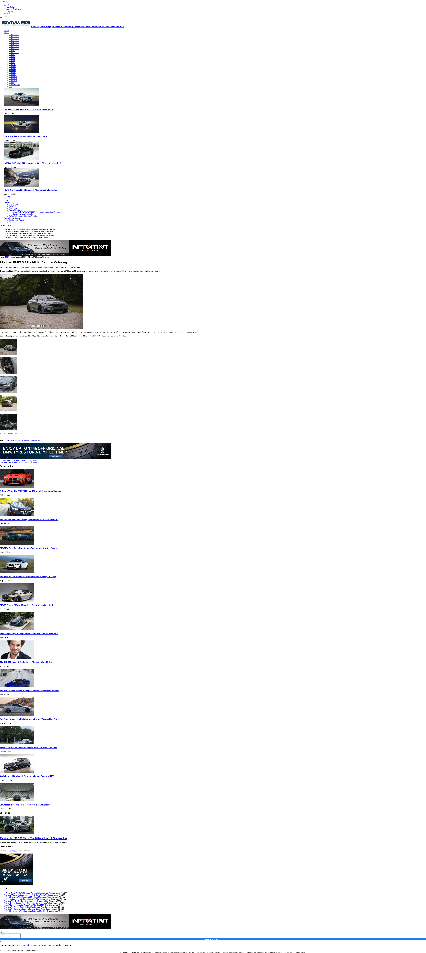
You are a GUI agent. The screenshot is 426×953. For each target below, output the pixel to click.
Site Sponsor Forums (17, 220)
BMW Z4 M (13, 81)
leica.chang (4, 267)
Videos (7, 196)
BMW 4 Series (14, 41)
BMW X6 (12, 61)
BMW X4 (12, 57)
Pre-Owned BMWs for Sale (23, 214)
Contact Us (8, 11)
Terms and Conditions (12, 9)
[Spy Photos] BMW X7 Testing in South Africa (18, 462)
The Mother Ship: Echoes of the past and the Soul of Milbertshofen (29, 691)
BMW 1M (12, 65)
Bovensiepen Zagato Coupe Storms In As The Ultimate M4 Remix (29, 634)
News (6, 33)
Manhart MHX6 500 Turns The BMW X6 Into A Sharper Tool (33, 838)
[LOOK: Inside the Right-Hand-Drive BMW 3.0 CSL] (21, 132)
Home (6, 31)
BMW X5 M (13, 77)
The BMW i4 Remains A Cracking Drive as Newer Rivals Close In (28, 909)
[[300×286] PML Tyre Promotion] (16, 885)
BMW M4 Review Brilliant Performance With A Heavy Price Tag (28, 577)
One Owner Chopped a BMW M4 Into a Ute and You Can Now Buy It (29, 719)
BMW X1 (12, 55)
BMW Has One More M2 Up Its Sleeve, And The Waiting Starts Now (29, 235)
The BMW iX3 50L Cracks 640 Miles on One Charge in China (26, 237)
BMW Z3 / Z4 (14, 53)
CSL (10, 87)
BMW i (11, 83)
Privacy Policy (9, 7)
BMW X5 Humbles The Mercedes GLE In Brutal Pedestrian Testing (28, 233)
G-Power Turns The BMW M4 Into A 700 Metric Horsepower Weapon (29, 229)
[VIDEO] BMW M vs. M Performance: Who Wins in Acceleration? (32, 163)
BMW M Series (36, 267)
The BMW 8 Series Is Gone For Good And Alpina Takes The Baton (28, 231)
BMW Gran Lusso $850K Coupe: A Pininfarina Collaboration (30, 190)
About (6, 5)
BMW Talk (12, 206)
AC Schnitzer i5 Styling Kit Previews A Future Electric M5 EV (27, 776)
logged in (13, 851)
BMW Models (10, 257)
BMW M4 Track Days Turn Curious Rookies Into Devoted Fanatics (29, 548)
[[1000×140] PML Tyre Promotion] (55, 458)
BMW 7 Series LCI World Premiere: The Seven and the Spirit (26, 605)
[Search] (1, 1)
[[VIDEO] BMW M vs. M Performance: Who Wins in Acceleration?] (21, 159)
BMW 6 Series (14, 45)
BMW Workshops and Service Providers (23, 216)
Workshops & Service (12, 218)
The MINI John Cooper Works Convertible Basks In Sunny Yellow (28, 903)
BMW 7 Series (14, 47)
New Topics (13, 204)
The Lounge (13, 208)
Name (2, 932)
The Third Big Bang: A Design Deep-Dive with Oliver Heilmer (27, 662)
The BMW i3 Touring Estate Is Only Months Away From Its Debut (28, 907)
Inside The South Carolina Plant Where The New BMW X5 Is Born (28, 905)
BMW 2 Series (14, 37)
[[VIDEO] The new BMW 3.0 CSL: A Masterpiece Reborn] (21, 105)
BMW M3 (12, 69)
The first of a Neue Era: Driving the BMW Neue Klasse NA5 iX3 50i (29, 520)
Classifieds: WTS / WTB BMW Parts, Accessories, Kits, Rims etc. (37, 212)
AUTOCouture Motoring (13, 433)
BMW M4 (12, 71)
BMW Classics (14, 85)
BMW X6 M (13, 79)
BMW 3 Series (14, 39)
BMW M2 (12, 67)
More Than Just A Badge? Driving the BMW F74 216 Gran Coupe (28, 748)
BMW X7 (12, 63)
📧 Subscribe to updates (213, 939)
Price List (7, 200)
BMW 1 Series (14, 35)
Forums (7, 202)
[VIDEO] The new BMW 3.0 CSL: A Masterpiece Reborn (28, 109)
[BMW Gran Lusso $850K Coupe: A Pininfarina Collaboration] (21, 186)
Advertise (7, 13)
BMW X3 (12, 51)
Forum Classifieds (15, 210)
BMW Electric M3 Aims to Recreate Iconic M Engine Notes (26, 805)
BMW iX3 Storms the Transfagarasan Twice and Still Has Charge (28, 911)
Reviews (7, 198)
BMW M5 (12, 73)
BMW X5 (12, 59)
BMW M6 (12, 75)
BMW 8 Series (14, 49)
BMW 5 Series (14, 43)
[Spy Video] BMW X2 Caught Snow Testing (19, 460)
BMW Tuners (55, 267)
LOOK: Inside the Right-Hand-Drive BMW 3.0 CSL (26, 136)
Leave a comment (66, 267)
